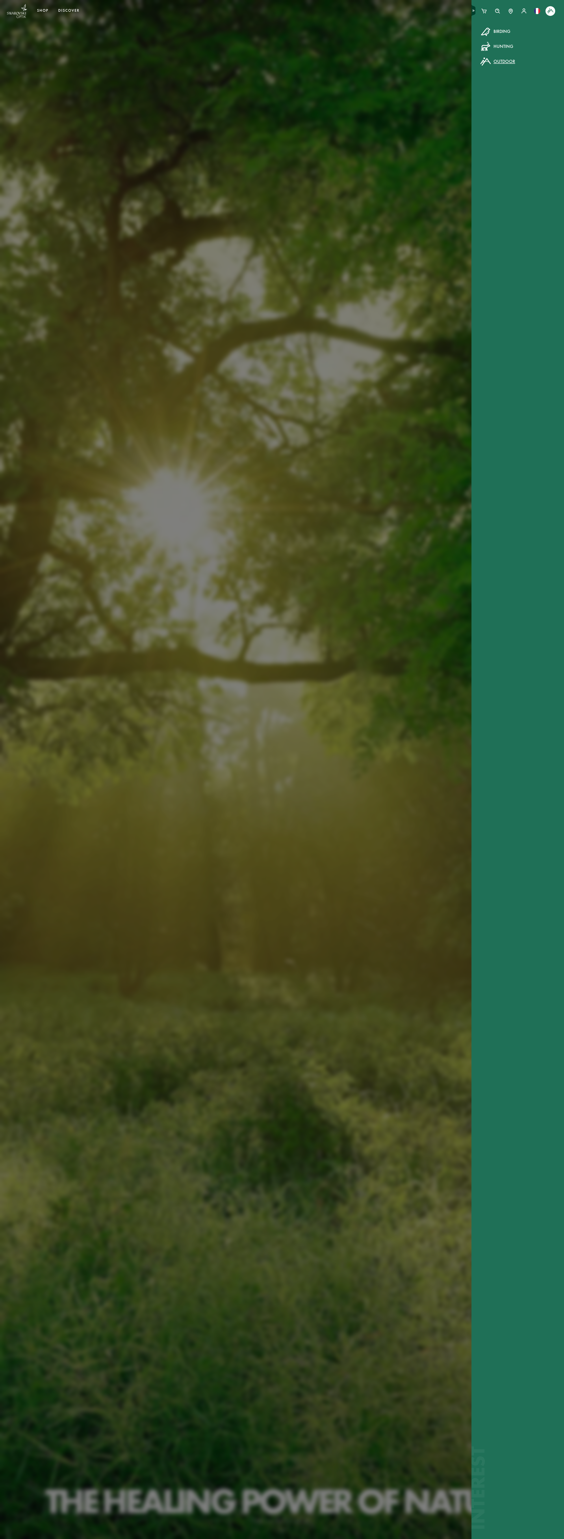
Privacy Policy (353, 114)
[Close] (381, 37)
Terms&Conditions (320, 114)
